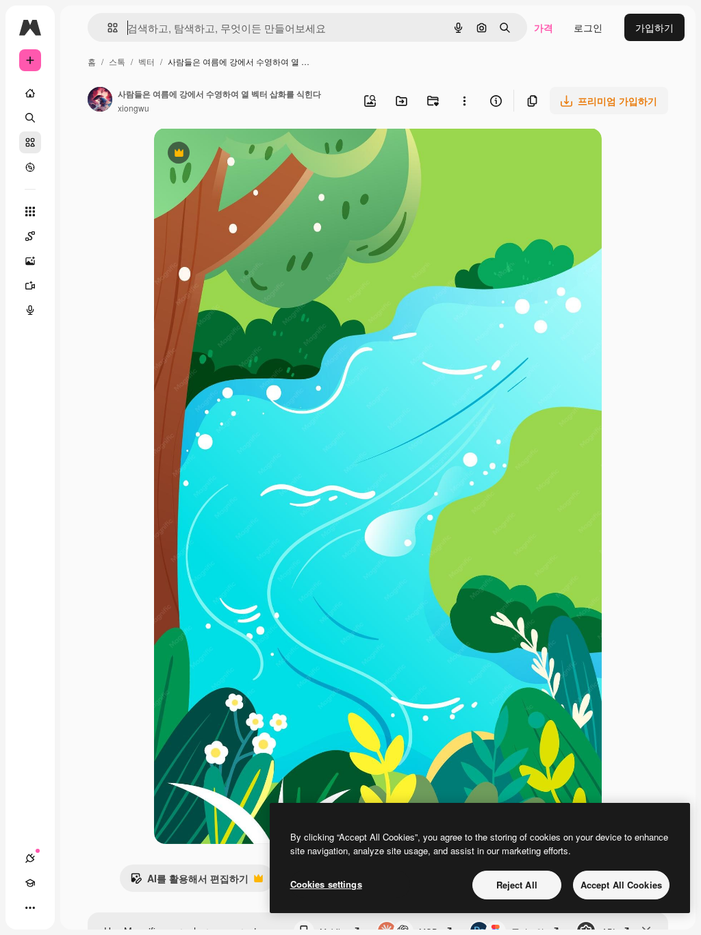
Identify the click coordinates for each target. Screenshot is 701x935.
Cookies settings (326, 884)
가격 (543, 27)
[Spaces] (30, 236)
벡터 (146, 61)
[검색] (30, 118)
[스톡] (30, 142)
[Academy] (30, 883)
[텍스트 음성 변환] (30, 310)
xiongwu (133, 108)
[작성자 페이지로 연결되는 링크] (100, 100)
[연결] (30, 858)
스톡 (117, 61)
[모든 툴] (30, 211)
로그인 (588, 27)
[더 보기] (30, 908)
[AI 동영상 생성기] (30, 285)
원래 (232, 154)
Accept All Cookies (621, 884)
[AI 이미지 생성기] (30, 261)
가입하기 (654, 27)
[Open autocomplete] (107, 28)
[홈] (30, 93)
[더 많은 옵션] (464, 100)
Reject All (516, 884)
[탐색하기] (30, 167)
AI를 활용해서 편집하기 (189, 881)
